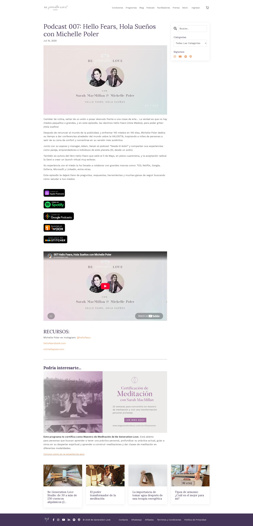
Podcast (150, 7)
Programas (131, 7)
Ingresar (196, 7)
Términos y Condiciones (169, 519)
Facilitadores (163, 7)
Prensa (176, 7)
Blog (141, 7)
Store (185, 7)
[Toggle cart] (207, 8)
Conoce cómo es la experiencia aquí (63, 454)
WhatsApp (136, 519)
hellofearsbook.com (54, 343)
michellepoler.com (53, 349)
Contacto (123, 519)
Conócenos (117, 7)
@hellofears (84, 337)
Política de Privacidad (195, 519)
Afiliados (149, 519)
